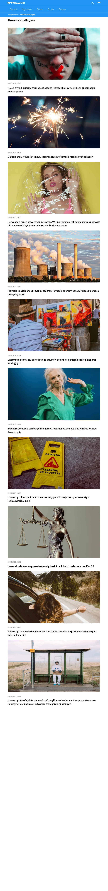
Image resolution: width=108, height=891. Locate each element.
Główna (13, 9)
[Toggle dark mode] (92, 3)
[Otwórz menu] (97, 3)
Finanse (62, 9)
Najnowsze (27, 9)
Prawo (40, 9)
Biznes (51, 9)
